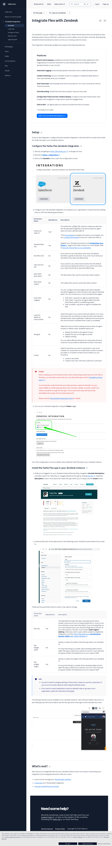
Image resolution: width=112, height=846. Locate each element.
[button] (13, 22)
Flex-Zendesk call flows (63, 779)
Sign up (105, 4)
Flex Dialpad (69, 235)
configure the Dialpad (71, 237)
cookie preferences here (12, 837)
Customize (38, 783)
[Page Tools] (69, 13)
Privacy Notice (77, 837)
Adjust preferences (87, 843)
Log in (97, 4)
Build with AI (39, 4)
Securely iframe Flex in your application (76, 248)
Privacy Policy (60, 829)
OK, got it (68, 843)
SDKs (49, 4)
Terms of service (47, 829)
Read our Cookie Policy (104, 843)
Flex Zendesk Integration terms (61, 398)
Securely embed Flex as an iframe (47, 786)
